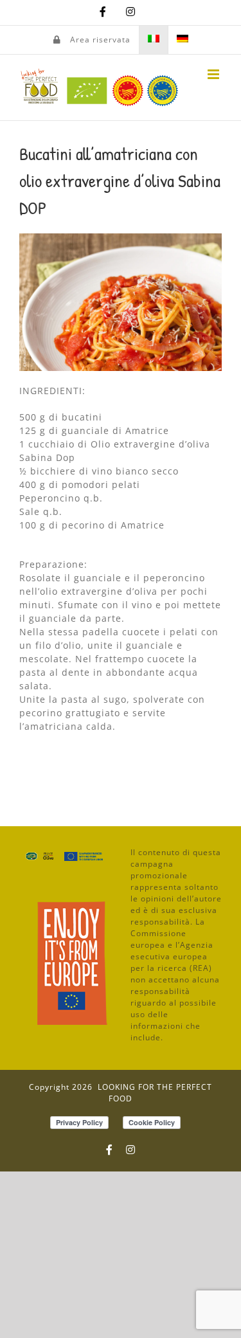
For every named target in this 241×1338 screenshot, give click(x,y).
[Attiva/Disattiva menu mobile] (215, 74)
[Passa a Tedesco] (182, 40)
